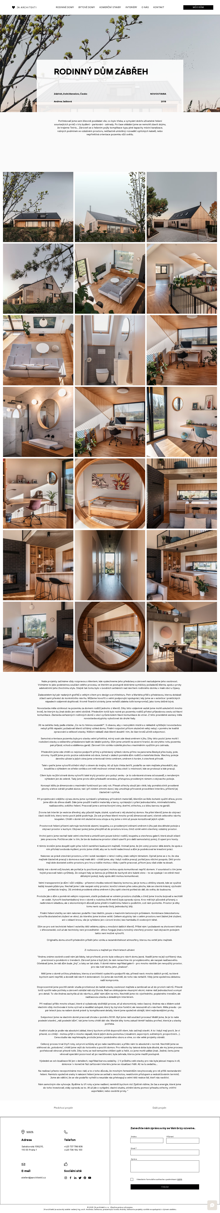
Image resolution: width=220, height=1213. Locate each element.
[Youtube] (89, 1177)
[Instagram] (65, 1177)
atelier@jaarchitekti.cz (33, 1178)
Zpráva (134, 1159)
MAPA (29, 1132)
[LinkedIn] (75, 1177)
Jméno (133, 1136)
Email (133, 1148)
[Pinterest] (85, 1177)
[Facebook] (70, 1177)
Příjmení (170, 1136)
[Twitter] (80, 1177)
